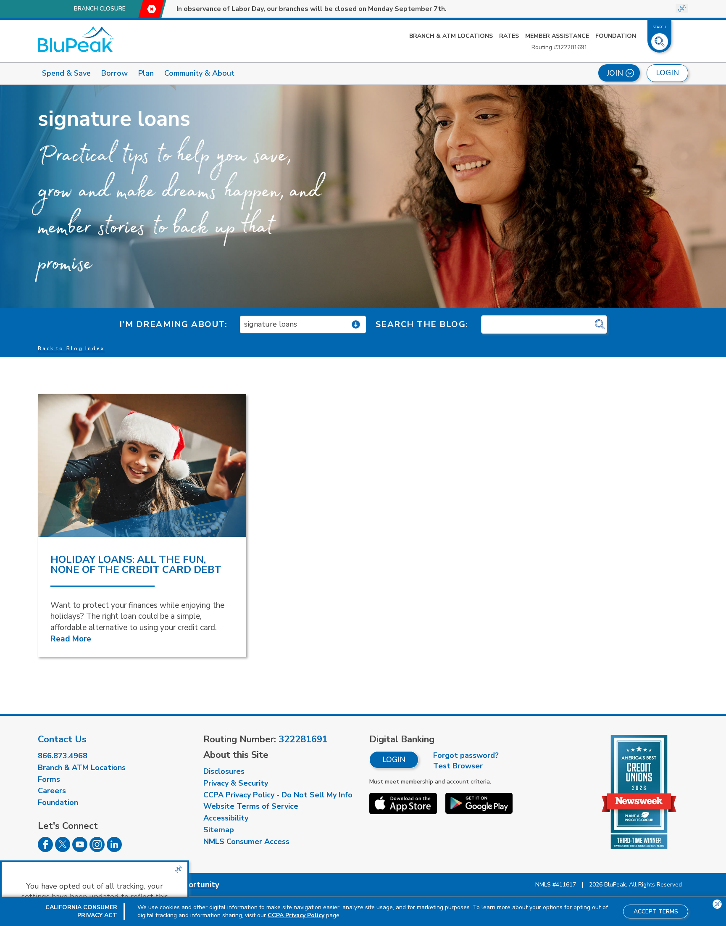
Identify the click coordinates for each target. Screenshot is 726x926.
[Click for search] (599, 324)
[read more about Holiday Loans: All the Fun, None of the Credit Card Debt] (142, 465)
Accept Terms (656, 911)
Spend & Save (66, 73)
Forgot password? (466, 755)
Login (393, 760)
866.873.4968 (62, 756)
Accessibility (225, 818)
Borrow (114, 73)
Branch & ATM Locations (451, 36)
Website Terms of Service (250, 806)
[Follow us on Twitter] (62, 849)
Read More (70, 638)
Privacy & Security (235, 783)
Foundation (615, 36)
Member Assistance (557, 36)
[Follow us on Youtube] (79, 849)
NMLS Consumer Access (246, 841)
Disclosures (224, 771)
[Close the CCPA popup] (178, 869)
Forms (49, 779)
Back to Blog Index (71, 348)
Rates (509, 36)
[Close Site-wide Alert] (682, 8)
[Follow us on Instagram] (97, 849)
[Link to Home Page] (75, 39)
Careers (52, 791)
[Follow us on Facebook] (45, 849)
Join (615, 73)
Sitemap (218, 830)
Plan (146, 73)
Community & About (199, 73)
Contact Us (62, 739)
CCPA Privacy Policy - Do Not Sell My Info (277, 795)
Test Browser (458, 766)
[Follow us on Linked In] (114, 849)
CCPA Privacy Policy (296, 915)
